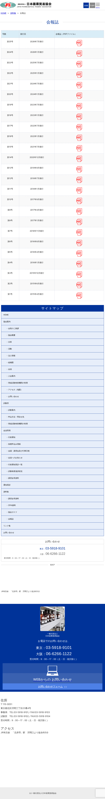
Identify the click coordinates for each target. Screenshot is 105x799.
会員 (10, 369)
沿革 (10, 342)
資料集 (13, 13)
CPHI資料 (12, 505)
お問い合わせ (13, 396)
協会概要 (11, 335)
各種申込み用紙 (14, 444)
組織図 (11, 362)
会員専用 (7, 430)
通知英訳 (7, 485)
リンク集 (7, 526)
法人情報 (11, 356)
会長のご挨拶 (13, 328)
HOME (3, 13)
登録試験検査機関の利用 (18, 383)
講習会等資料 (13, 478)
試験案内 (11, 410)
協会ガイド (12, 512)
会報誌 (11, 519)
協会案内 (7, 322)
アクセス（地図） (15, 390)
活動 (10, 349)
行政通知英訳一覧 (15, 465)
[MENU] (98, 4)
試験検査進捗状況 (15, 471)
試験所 (6, 403)
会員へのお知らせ (15, 458)
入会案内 (11, 376)
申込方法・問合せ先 (16, 417)
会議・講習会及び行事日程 (19, 451)
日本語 (86, 5)
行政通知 (11, 437)
